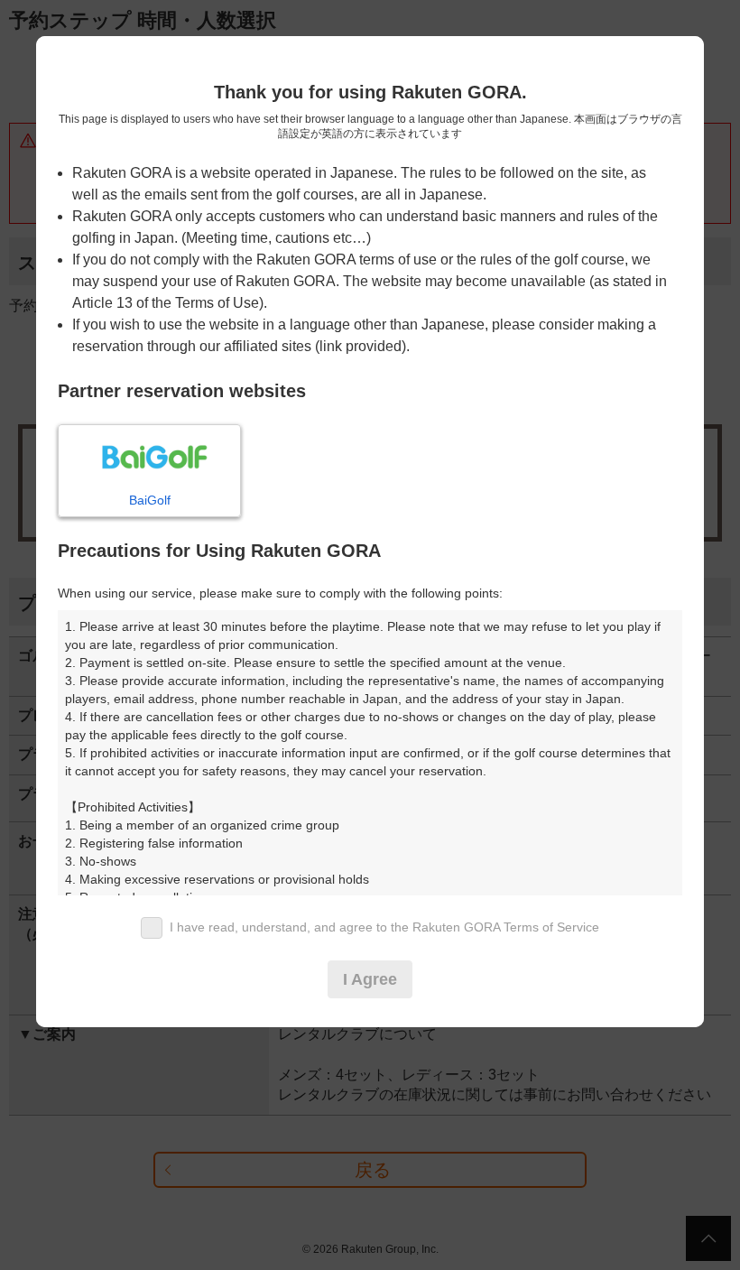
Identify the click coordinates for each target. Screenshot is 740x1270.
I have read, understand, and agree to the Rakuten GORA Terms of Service (384, 927)
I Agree (370, 979)
